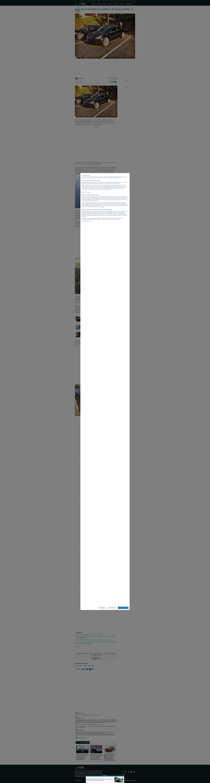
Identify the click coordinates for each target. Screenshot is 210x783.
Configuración (112, 607)
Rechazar (102, 607)
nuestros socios (97, 202)
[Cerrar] (123, 774)
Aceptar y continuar (123, 607)
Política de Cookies (95, 188)
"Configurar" (83, 206)
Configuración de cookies (86, 189)
